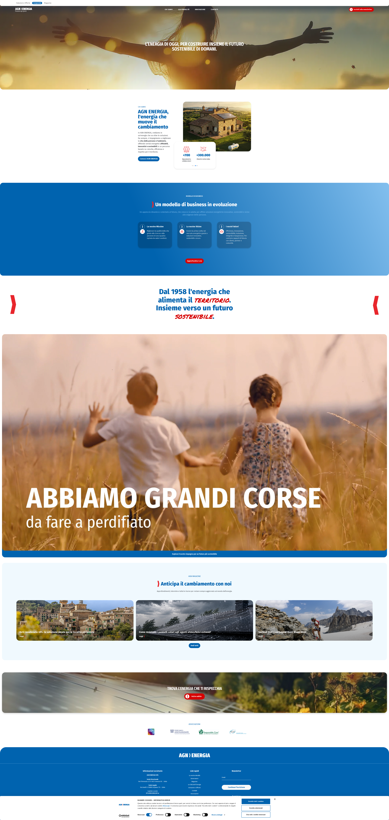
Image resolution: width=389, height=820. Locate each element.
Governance (194, 778)
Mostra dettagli (217, 815)
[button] (192, 165)
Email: (224, 777)
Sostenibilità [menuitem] (183, 9)
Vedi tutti (194, 645)
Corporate (37, 3)
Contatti (194, 791)
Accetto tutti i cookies (256, 801)
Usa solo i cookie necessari (256, 814)
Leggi (22, 636)
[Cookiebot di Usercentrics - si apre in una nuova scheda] (124, 816)
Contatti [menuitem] (214, 9)
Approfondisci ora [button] (194, 261)
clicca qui (166, 806)
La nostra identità (194, 775)
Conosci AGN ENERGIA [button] (149, 159)
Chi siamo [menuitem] (169, 9)
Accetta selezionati (256, 808)
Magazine (47, 3)
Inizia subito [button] (196, 696)
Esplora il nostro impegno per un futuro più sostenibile (194, 554)
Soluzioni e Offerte (23, 3)
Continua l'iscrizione (236, 787)
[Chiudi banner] (275, 799)
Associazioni (194, 794)
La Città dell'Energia (194, 784)
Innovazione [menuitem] (200, 9)
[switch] (168, 814)
